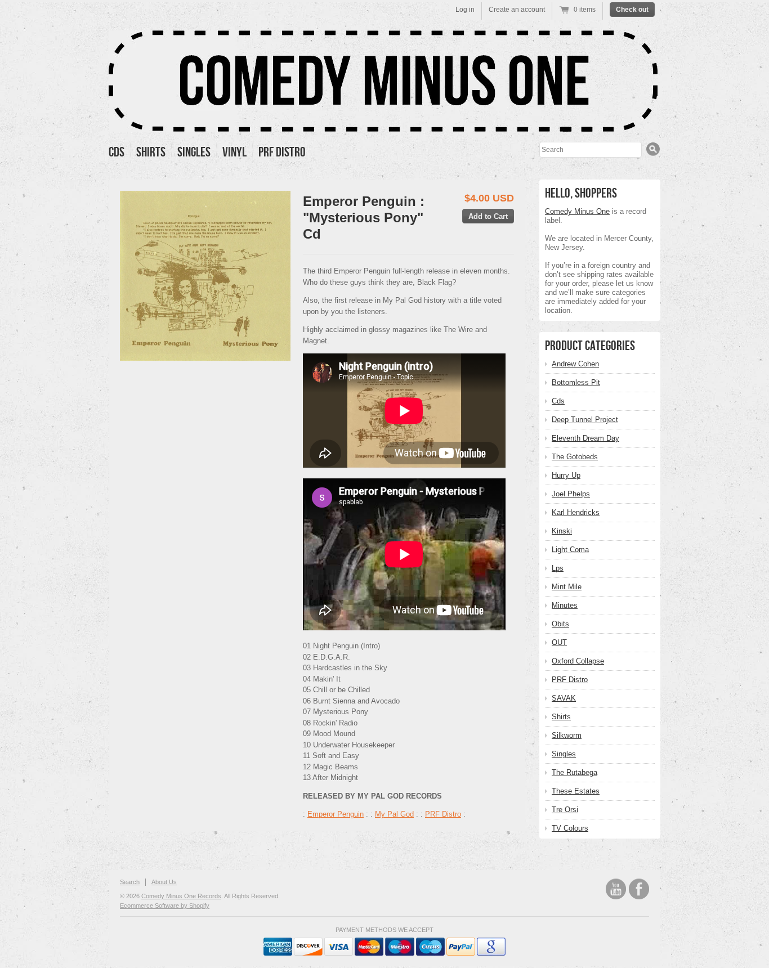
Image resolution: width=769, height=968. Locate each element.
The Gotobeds (575, 456)
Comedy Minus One (577, 211)
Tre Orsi (565, 809)
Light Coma (570, 549)
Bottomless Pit (576, 382)
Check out (632, 10)
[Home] (383, 123)
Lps (558, 568)
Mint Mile (567, 586)
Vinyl (234, 152)
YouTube (616, 889)
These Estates (576, 791)
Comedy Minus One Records (181, 896)
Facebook (639, 889)
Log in (465, 10)
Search (130, 882)
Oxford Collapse (578, 661)
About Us (164, 882)
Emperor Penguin (335, 814)
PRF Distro (282, 152)
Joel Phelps (571, 494)
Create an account (517, 10)
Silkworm (567, 735)
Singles (194, 152)
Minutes (565, 605)
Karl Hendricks (576, 512)
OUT (559, 642)
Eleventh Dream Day (585, 438)
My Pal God (394, 814)
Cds (116, 152)
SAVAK (564, 698)
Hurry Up (566, 475)
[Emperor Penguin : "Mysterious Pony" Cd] (205, 276)
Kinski (562, 531)
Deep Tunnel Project (585, 419)
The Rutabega (574, 772)
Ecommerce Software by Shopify (164, 905)
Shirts (151, 152)
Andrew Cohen (575, 364)
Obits (560, 624)
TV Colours (570, 828)
